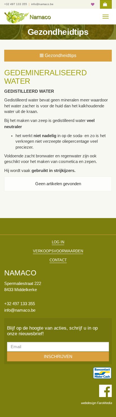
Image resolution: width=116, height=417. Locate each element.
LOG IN (58, 242)
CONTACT (58, 260)
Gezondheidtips (60, 55)
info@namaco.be (42, 4)
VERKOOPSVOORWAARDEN (58, 251)
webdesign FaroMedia (96, 403)
